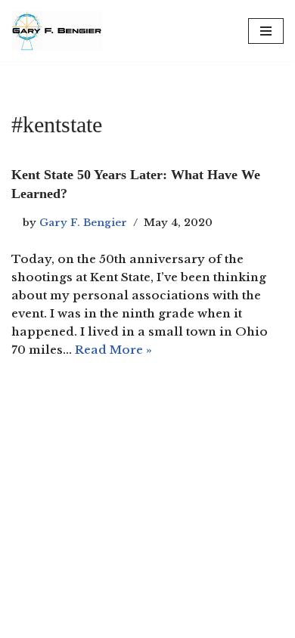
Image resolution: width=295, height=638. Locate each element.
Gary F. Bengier (83, 222)
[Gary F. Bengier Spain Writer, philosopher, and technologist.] (56, 31)
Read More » (113, 349)
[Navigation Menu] (266, 31)
